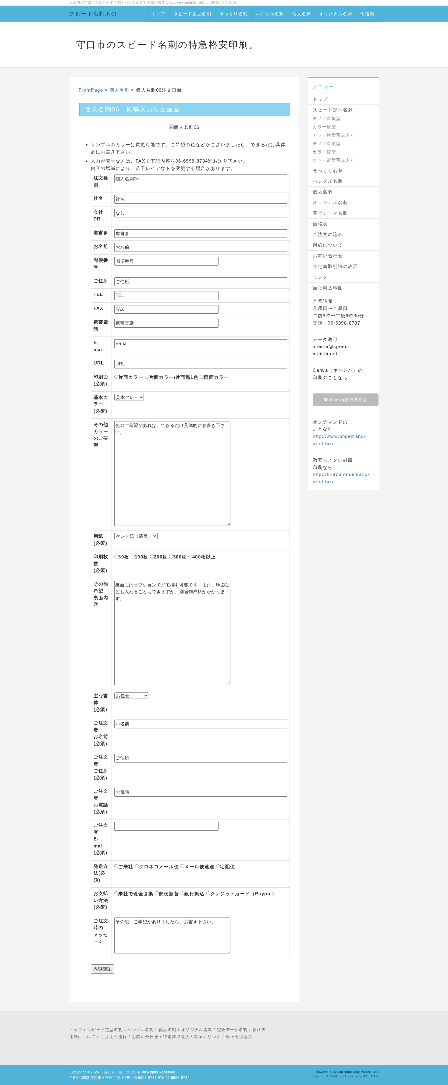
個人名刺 (301, 13)
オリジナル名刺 (335, 13)
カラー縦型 (324, 152)
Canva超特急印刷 (348, 399)
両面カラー (216, 377)
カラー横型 (324, 126)
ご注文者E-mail (101, 839)
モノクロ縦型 (327, 143)
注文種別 (101, 181)
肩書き (101, 232)
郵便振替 (169, 893)
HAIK (375, 1076)
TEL (98, 294)
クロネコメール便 (159, 866)
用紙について (328, 245)
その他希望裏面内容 (101, 594)
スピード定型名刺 (192, 13)
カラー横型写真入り (334, 135)
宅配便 (227, 866)
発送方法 (101, 873)
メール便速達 (199, 866)
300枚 (180, 556)
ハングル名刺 (270, 13)
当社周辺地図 (328, 287)
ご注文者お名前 (101, 733)
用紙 (101, 540)
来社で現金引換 (135, 893)
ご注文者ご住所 (101, 767)
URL (99, 362)
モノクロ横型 (327, 118)
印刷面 (101, 380)
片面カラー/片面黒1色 (173, 377)
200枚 (161, 556)
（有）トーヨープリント (120, 1072)
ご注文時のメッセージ (101, 931)
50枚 (123, 556)
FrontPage (91, 90)
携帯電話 (101, 325)
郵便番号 (101, 264)
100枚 (141, 556)
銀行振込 (194, 893)
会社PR (99, 216)
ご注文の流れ (328, 234)
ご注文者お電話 (101, 801)
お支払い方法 (101, 900)
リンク (320, 277)
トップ (158, 13)
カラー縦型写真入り (334, 160)
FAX (99, 308)
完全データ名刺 (330, 213)
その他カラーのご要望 (101, 435)
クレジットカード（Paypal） (243, 893)
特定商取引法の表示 (335, 266)
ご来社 (125, 866)
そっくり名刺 (233, 13)
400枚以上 (204, 556)
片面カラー (130, 377)
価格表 (367, 13)
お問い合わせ (328, 255)
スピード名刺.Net (93, 14)
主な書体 (101, 702)
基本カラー (101, 404)
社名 (99, 198)
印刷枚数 (101, 563)
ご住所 (101, 280)
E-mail (99, 346)
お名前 (101, 246)
